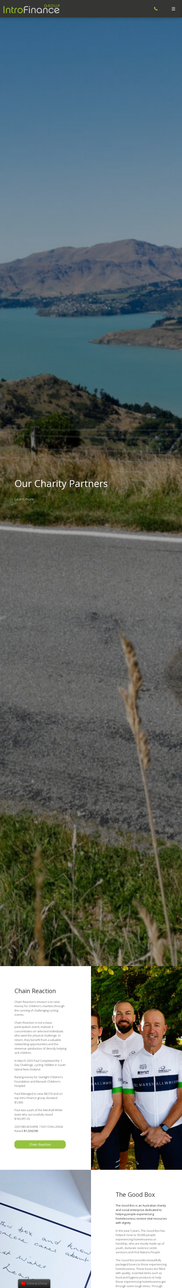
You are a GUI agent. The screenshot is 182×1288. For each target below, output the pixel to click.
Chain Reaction (40, 1144)
